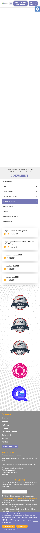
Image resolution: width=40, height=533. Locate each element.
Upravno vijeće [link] (8, 206)
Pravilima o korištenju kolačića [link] (27, 498)
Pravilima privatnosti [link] (9, 498)
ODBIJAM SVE (22, 526)
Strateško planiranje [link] (10, 432)
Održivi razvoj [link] (7, 182)
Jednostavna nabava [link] (10, 196)
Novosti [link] (5, 422)
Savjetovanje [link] (7, 221)
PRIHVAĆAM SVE (8, 526)
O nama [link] (5, 418)
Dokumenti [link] (6, 435)
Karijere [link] (5, 438)
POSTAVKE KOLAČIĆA (10, 530)
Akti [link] (4, 187)
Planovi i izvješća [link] (9, 201)
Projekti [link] (5, 428)
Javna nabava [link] (8, 191)
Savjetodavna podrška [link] (10, 216)
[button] (10, 3)
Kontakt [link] (5, 442)
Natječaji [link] (5, 425)
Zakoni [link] (5, 211)
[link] (37, 9)
